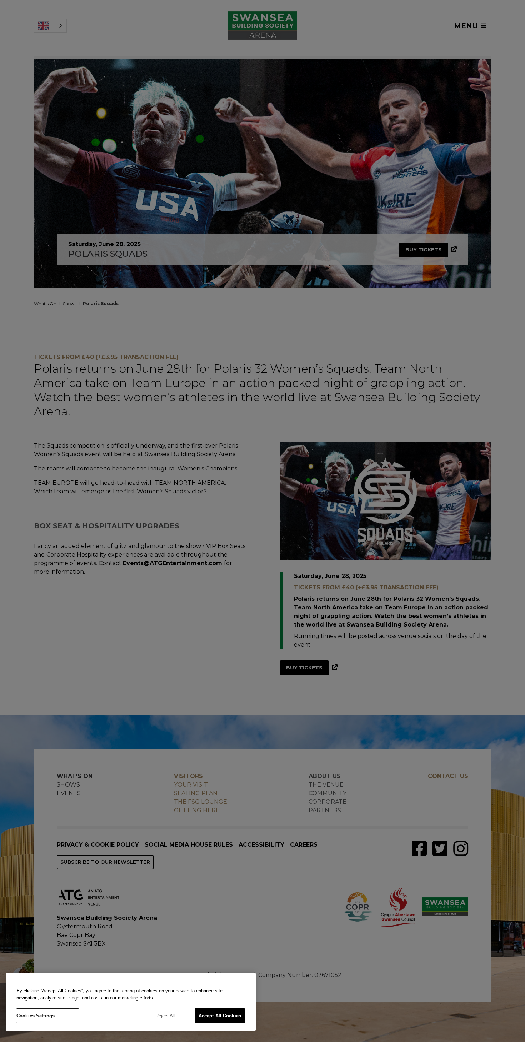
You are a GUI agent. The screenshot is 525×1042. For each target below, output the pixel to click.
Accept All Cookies (220, 1015)
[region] (131, 1002)
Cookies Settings (35, 1015)
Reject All (165, 1015)
